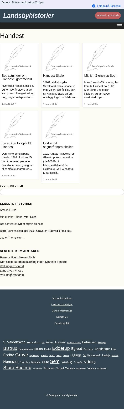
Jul (84, 355)
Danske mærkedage (62, 310)
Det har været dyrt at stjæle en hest (21, 223)
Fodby (8, 355)
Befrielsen (89, 342)
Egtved (76, 349)
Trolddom (70, 368)
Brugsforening (26, 349)
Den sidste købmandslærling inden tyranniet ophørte (33, 261)
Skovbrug (66, 361)
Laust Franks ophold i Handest (17, 145)
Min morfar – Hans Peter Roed (18, 216)
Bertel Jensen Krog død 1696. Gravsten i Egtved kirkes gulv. (36, 230)
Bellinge (102, 342)
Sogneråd (78, 362)
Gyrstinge (34, 355)
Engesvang (88, 349)
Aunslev (60, 342)
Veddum (92, 368)
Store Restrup (17, 367)
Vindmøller (102, 368)
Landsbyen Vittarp (11, 270)
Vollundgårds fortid (12, 266)
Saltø (45, 361)
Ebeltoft (47, 349)
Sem (55, 361)
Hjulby (59, 355)
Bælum (38, 348)
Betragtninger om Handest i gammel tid (17, 77)
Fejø (113, 349)
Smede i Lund (8, 210)
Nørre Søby (25, 362)
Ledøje (106, 355)
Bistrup (10, 348)
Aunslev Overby (74, 343)
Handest (44, 355)
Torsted (60, 368)
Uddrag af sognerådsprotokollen (58, 145)
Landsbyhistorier (28, 15)
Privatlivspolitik (62, 323)
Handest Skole (53, 75)
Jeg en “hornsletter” (11, 237)
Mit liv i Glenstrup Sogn (100, 75)
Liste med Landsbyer (61, 304)
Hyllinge (75, 355)
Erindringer (102, 348)
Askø (49, 342)
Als (43, 343)
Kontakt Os (61, 317)
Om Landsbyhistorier (62, 298)
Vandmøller (81, 368)
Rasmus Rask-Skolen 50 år (17, 257)
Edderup (61, 348)
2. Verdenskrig (14, 342)
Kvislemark (94, 355)
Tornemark (49, 368)
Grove (21, 354)
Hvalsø (66, 356)
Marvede (115, 356)
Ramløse (36, 362)
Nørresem (11, 362)
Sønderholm (37, 368)
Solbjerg (89, 362)
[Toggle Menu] (119, 25)
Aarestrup (33, 342)
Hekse (52, 355)
